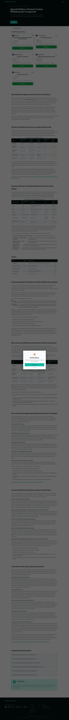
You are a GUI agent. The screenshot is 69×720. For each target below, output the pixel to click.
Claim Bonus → (34, 364)
